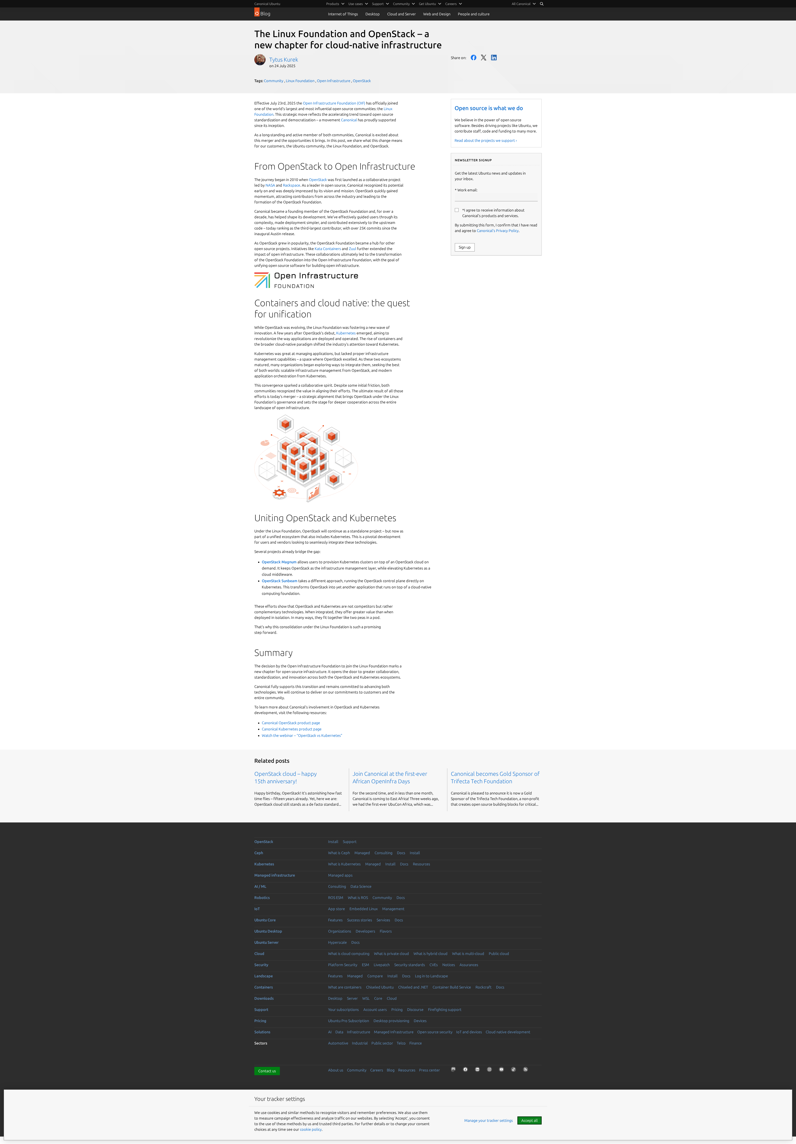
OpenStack (362, 81)
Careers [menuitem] (451, 4)
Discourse (415, 1009)
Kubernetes (346, 333)
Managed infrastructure (274, 875)
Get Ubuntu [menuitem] (427, 4)
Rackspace (291, 185)
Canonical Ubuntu (267, 4)
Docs (401, 853)
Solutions (262, 1032)
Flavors (386, 931)
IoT (257, 909)
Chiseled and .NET (413, 987)
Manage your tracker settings (488, 1120)
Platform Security (342, 965)
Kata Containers (328, 249)
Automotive (338, 1043)
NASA (270, 185)
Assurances (469, 965)
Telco (401, 1043)
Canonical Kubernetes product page (292, 729)
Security (261, 965)
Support (350, 841)
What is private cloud (391, 953)
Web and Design (436, 14)
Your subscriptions (343, 1009)
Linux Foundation (300, 81)
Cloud (259, 953)
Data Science (361, 886)
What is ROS (358, 897)
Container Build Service (452, 987)
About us (335, 1070)
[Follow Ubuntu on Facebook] (466, 1070)
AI (330, 1032)
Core (378, 998)
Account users (375, 1009)
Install (333, 841)
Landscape (263, 976)
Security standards (409, 965)
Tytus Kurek (283, 59)
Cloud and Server (401, 14)
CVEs (434, 965)
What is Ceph (339, 853)
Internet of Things (343, 14)
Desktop (372, 14)
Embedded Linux (363, 909)
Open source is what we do (489, 108)
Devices (420, 1021)
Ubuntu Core (265, 920)
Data (339, 1032)
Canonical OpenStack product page (291, 723)
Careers (376, 1070)
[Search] (541, 3)
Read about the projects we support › (486, 140)
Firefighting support (444, 1009)
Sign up (465, 247)
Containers (263, 987)
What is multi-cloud (468, 953)
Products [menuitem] (332, 4)
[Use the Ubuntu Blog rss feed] (526, 1070)
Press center (429, 1070)
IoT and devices (469, 1032)
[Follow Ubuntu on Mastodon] (454, 1070)
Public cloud (499, 953)
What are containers (345, 987)
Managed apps (340, 875)
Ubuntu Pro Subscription (348, 1021)
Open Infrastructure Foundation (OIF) (334, 103)
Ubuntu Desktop (268, 931)
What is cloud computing (348, 953)
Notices (448, 965)
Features (335, 920)
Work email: (467, 190)
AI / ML (260, 886)
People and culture (474, 14)
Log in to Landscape (431, 976)
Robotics (262, 897)
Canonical (349, 120)
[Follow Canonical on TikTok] (514, 1070)
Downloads (264, 998)
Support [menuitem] (378, 4)
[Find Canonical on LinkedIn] (478, 1070)
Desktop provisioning (391, 1021)
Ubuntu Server (266, 942)
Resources (421, 864)
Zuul (352, 249)
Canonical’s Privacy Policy (498, 230)
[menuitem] (524, 3)
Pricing (397, 1009)
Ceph (258, 853)
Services (383, 920)
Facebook (473, 57)
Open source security (435, 1032)
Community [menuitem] (401, 4)
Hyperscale (337, 942)
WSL (366, 998)
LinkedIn (494, 57)
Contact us (267, 1071)
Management (393, 909)
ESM (365, 965)
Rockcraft (483, 987)
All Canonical (521, 4)
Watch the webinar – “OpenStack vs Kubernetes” (302, 735)
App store (336, 909)
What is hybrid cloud (431, 953)
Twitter (484, 57)
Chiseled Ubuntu (380, 987)
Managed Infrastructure (394, 1032)
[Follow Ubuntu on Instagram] (490, 1070)
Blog (390, 1070)
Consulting (383, 853)
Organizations (339, 931)
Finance (415, 1043)
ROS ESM (335, 897)
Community (273, 81)
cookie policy (311, 1129)
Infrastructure (358, 1032)
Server (352, 998)
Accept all (529, 1120)
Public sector (382, 1043)
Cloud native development (508, 1032)
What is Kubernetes (344, 864)
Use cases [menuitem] (355, 4)
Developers (365, 931)
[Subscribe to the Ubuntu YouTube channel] (502, 1070)
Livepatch (382, 965)
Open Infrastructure (333, 81)
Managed (362, 853)
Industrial (360, 1043)
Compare (375, 976)
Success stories (359, 920)
